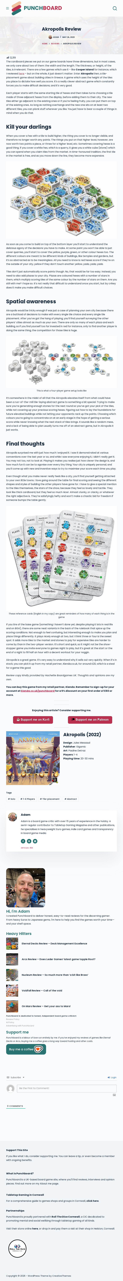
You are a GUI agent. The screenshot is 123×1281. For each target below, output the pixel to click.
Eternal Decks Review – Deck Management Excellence (54, 943)
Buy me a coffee (21, 1049)
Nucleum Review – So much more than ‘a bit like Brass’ (55, 975)
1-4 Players (27, 799)
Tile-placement (49, 799)
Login (113, 1077)
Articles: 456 (27, 848)
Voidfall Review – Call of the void (42, 990)
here (21, 73)
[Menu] (7, 8)
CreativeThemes (61, 1275)
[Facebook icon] (23, 841)
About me (46, 1183)
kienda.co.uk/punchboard (38, 691)
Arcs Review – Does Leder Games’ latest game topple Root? (58, 959)
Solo (11, 799)
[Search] (115, 8)
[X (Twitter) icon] (35, 841)
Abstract (70, 799)
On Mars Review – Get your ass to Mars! (46, 1006)
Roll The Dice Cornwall (66, 1216)
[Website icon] (29, 841)
